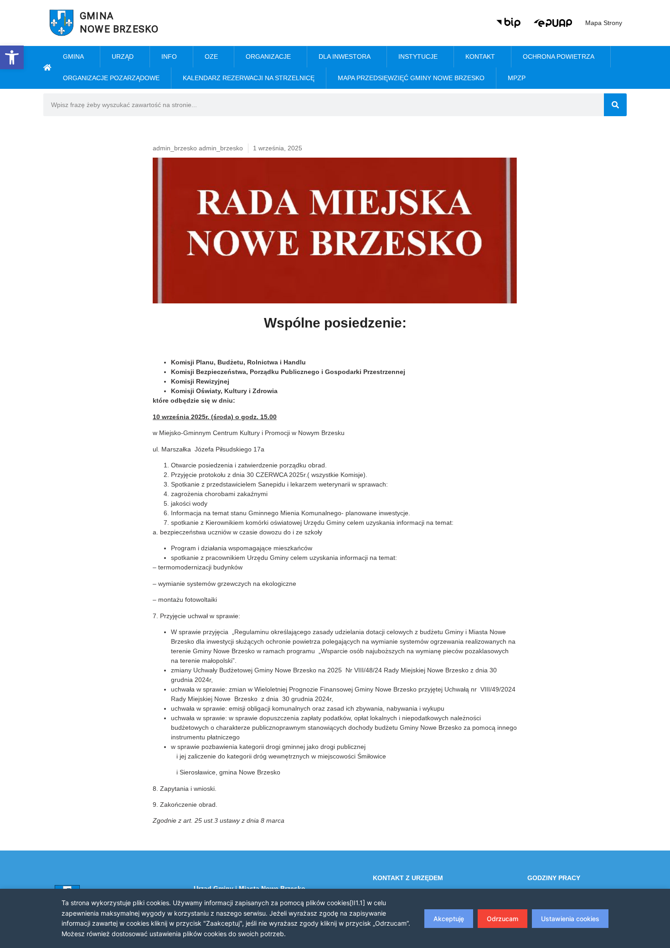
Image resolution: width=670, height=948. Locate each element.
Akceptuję (448, 918)
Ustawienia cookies (570, 918)
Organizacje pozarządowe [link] (111, 78)
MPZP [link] (517, 78)
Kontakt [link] (480, 56)
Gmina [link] (73, 56)
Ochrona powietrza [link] (558, 56)
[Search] (615, 104)
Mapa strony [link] (603, 22)
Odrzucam (502, 918)
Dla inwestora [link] (345, 56)
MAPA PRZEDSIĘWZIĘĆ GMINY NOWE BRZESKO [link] (411, 78)
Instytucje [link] (418, 56)
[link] (12, 57)
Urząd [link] (123, 56)
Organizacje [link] (268, 56)
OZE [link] (211, 56)
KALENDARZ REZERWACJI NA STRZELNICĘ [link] (248, 78)
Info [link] (169, 56)
